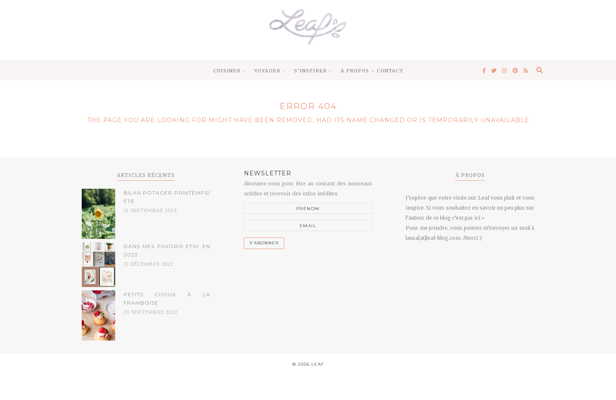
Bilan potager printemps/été (167, 197)
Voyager (267, 71)
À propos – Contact (372, 71)
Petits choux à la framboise (167, 298)
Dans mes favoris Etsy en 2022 (167, 250)
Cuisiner (227, 71)
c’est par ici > (468, 218)
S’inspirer (310, 71)
